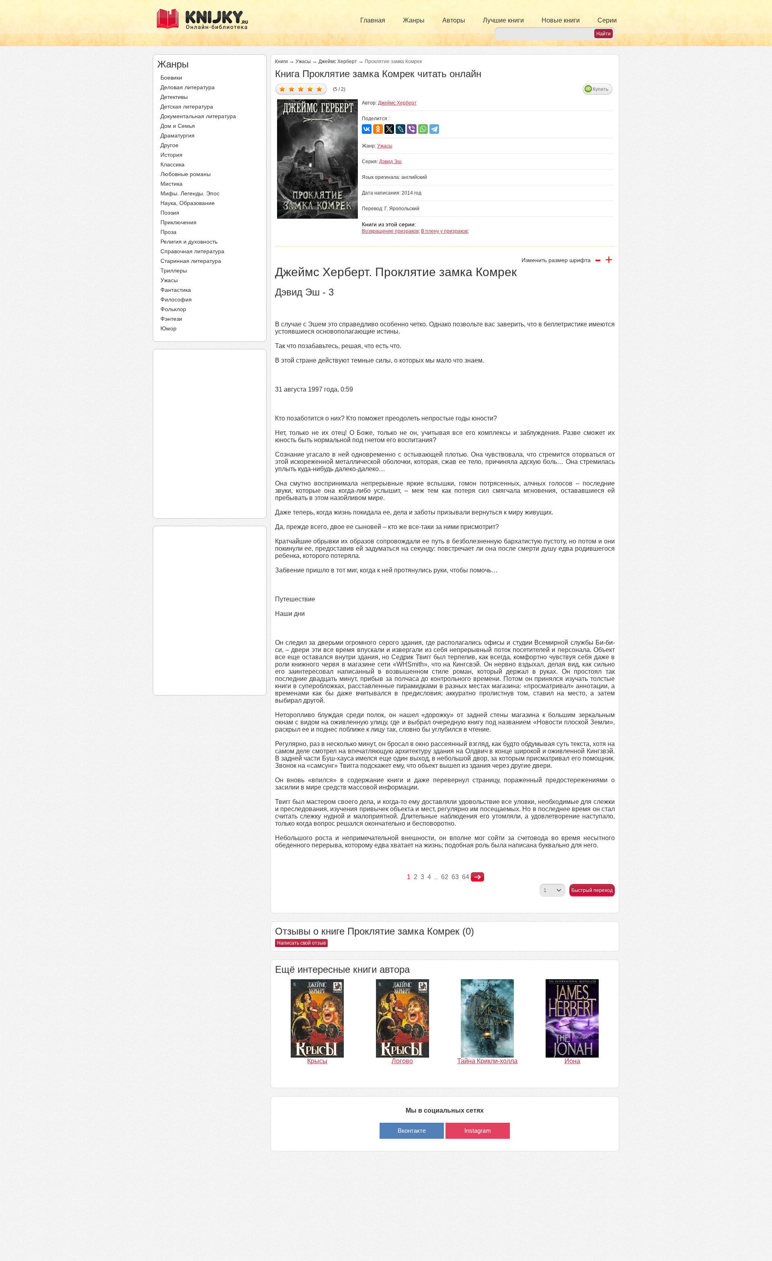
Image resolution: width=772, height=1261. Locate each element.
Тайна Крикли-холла (487, 1061)
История (171, 155)
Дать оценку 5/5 (319, 89)
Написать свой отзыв (301, 943)
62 (444, 876)
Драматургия (177, 135)
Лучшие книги (503, 20)
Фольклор (173, 309)
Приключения (178, 222)
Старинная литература (190, 261)
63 (455, 876)
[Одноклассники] (378, 129)
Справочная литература (192, 251)
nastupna (477, 877)
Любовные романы (185, 174)
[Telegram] (434, 129)
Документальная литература (198, 116)
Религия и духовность (189, 241)
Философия (176, 299)
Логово (402, 1061)
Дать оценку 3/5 (301, 89)
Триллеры (173, 270)
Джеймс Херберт (337, 61)
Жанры (414, 20)
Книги (281, 61)
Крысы (317, 1061)
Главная (372, 20)
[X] (389, 129)
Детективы (174, 97)
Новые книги (561, 20)
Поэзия (169, 212)
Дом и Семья (177, 126)
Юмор (168, 328)
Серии (607, 20)
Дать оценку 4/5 (310, 89)
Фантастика (175, 290)
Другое (169, 145)
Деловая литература (187, 87)
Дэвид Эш (390, 161)
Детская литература (186, 106)
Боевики (171, 77)
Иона (572, 1061)
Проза (168, 232)
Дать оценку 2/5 (291, 89)
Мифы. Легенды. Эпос (190, 193)
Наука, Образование (187, 203)
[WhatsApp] (423, 129)
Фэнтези (171, 319)
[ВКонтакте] (367, 129)
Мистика (171, 183)
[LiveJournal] (400, 129)
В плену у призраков (444, 231)
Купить (600, 89)
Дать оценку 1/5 (282, 89)
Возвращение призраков (390, 231)
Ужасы (169, 280)
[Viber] (412, 129)
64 (465, 876)
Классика (172, 164)
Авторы (453, 20)
